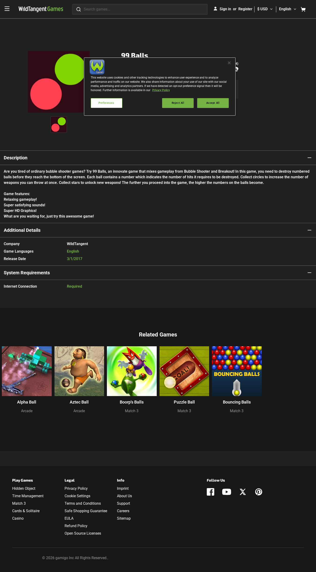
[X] (243, 492)
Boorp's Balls (132, 402)
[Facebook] (210, 492)
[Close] (229, 63)
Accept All (213, 102)
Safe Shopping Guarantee (86, 511)
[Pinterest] (258, 492)
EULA (69, 518)
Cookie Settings (77, 496)
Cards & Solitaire (26, 511)
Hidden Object (23, 488)
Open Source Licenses (83, 533)
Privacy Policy (76, 488)
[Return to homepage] (40, 9)
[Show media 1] (59, 124)
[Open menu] (7, 8)
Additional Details (22, 230)
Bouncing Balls (237, 402)
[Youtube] (226, 491)
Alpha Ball (26, 402)
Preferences (106, 102)
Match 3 (131, 411)
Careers (123, 511)
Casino (18, 518)
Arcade (27, 411)
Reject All (178, 102)
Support (123, 503)
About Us (124, 496)
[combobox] (139, 9)
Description (15, 158)
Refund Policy (76, 526)
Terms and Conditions (83, 503)
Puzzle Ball (184, 402)
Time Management (28, 496)
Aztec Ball (79, 402)
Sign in (225, 9)
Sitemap (124, 518)
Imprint (123, 488)
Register (245, 9)
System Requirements (27, 272)
